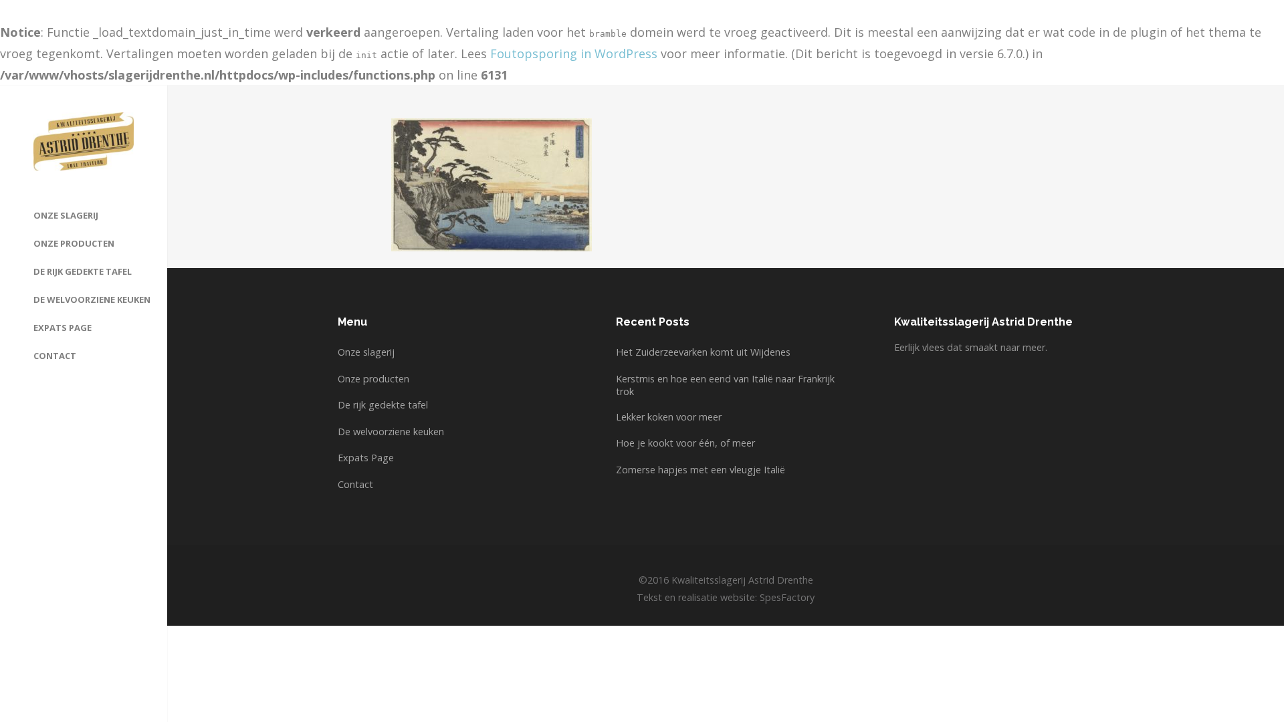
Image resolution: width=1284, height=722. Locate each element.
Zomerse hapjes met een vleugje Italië (700, 469)
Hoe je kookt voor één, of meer (685, 443)
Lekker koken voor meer (669, 416)
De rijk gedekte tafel (383, 404)
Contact (355, 484)
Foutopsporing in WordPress (573, 53)
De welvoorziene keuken (391, 431)
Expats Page (366, 457)
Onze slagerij (366, 352)
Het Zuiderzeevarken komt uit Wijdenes (703, 352)
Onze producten (373, 378)
